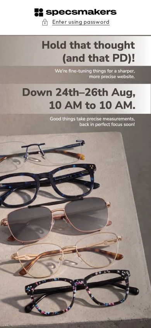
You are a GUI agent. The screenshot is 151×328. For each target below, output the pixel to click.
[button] (75, 22)
